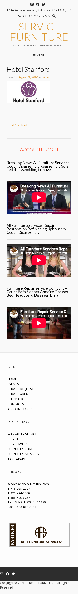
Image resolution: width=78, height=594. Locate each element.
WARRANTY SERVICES (23, 434)
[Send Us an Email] (32, 4)
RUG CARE (15, 439)
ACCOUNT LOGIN (20, 409)
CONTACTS (16, 404)
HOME (12, 379)
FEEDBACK (15, 399)
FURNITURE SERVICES (23, 454)
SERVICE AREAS (18, 394)
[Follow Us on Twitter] (43, 4)
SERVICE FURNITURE (39, 31)
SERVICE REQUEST (21, 389)
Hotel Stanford (16, 125)
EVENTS (13, 384)
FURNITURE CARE (20, 449)
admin (45, 77)
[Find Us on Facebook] (37, 4)
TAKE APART (17, 459)
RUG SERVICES (18, 444)
